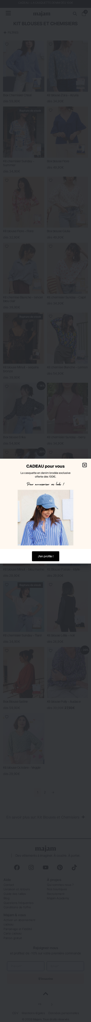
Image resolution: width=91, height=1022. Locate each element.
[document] (45, 511)
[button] (84, 465)
